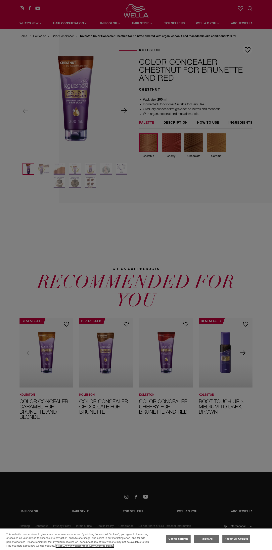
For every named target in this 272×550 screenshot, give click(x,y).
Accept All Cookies (236, 539)
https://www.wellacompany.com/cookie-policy (84, 546)
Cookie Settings (178, 539)
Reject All (206, 539)
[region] (136, 539)
